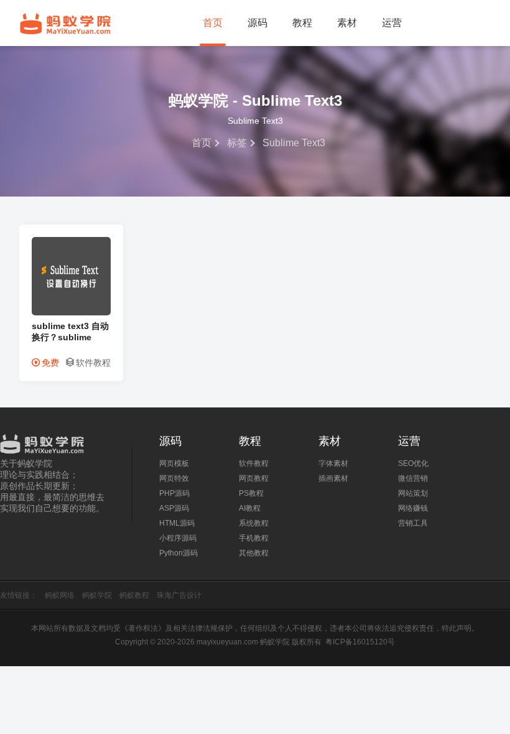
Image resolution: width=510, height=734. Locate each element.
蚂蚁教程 (134, 595)
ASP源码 (174, 508)
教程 (302, 22)
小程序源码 (178, 538)
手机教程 (254, 538)
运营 (392, 22)
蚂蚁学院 (65, 23)
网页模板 (174, 463)
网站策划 (413, 493)
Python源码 (178, 553)
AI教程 (250, 508)
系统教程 (254, 523)
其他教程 (254, 553)
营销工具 (413, 523)
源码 (257, 22)
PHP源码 (174, 493)
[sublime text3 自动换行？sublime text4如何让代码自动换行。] (71, 312)
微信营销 (413, 478)
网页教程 (254, 478)
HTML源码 (177, 523)
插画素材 (333, 478)
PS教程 (251, 493)
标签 (237, 142)
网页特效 (174, 478)
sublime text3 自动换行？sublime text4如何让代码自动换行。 (70, 332)
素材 (347, 22)
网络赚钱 (413, 508)
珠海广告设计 (179, 595)
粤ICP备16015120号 (360, 642)
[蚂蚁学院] (53, 441)
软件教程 (93, 363)
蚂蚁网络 (60, 595)
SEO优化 (413, 463)
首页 (213, 22)
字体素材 (333, 463)
